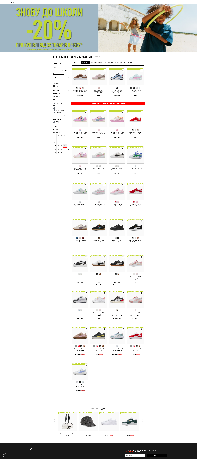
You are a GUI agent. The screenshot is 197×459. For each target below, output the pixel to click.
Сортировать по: (76, 62)
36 (64, 149)
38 (58, 152)
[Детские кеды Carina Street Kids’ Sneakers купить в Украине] (80, 299)
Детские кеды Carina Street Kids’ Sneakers (80, 313)
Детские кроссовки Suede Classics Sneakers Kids (80, 91)
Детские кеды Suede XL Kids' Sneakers (80, 349)
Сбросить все (56, 83)
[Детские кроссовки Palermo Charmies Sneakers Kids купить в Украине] (98, 76)
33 (64, 145)
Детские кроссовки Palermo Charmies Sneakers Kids (98, 91)
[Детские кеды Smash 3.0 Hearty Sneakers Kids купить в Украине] (98, 191)
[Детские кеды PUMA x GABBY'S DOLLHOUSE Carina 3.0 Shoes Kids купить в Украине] (135, 299)
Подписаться (157, 455)
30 (64, 142)
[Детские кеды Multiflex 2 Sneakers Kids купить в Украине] (135, 76)
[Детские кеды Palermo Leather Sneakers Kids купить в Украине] (98, 263)
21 (61, 135)
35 (58, 149)
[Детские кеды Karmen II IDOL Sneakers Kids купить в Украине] (80, 263)
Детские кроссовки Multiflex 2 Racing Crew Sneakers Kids (117, 91)
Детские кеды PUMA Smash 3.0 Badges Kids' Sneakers (135, 278)
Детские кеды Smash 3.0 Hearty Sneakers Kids (98, 205)
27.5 (68, 139)
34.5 (55, 149)
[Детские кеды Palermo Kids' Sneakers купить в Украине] (80, 227)
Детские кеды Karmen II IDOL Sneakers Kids (80, 277)
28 (54, 142)
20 (58, 135)
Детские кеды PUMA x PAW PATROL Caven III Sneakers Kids (80, 170)
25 (58, 139)
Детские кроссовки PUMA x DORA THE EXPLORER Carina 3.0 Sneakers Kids (117, 134)
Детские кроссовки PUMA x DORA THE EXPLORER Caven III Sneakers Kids (98, 134)
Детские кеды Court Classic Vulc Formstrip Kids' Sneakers (98, 170)
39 (64, 152)
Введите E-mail (129, 455)
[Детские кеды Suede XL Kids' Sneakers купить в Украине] (80, 335)
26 (61, 139)
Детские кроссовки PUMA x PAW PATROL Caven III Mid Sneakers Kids (117, 314)
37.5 (55, 152)
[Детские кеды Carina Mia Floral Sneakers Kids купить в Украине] (117, 335)
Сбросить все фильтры (58, 73)
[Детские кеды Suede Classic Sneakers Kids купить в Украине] (117, 191)
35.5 (61, 149)
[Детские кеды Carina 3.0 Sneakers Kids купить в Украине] (117, 227)
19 (54, 135)
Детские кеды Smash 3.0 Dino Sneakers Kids (80, 205)
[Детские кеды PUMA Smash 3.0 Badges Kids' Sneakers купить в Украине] (135, 263)
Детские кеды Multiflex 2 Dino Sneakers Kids (135, 169)
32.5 (61, 145)
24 (54, 139)
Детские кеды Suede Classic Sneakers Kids (117, 205)
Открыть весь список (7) (59, 115)
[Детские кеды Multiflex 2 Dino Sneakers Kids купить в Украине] (135, 154)
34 (68, 145)
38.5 (61, 152)
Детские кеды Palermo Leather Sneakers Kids (98, 277)
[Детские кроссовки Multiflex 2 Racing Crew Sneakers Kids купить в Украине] (117, 76)
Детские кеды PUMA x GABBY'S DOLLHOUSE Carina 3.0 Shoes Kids (135, 314)
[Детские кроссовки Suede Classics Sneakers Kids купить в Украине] (80, 76)
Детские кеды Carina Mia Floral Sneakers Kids (117, 349)
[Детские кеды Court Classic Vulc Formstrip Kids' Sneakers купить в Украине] (98, 154)
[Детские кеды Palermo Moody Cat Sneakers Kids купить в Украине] (98, 227)
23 (68, 135)
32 (58, 145)
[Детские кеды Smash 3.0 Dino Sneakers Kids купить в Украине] (80, 191)
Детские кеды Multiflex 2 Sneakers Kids (135, 91)
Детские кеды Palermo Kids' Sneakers (80, 241)
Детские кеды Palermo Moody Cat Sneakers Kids (98, 241)
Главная (8, 2)
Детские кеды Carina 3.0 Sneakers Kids (117, 241)
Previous (54, 420)
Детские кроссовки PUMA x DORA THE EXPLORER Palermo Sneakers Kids (80, 134)
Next (142, 420)
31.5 (55, 145)
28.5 (58, 142)
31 (68, 142)
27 (64, 139)
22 (64, 135)
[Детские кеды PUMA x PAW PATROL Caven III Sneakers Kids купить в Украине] (80, 154)
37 (68, 149)
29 (61, 142)
